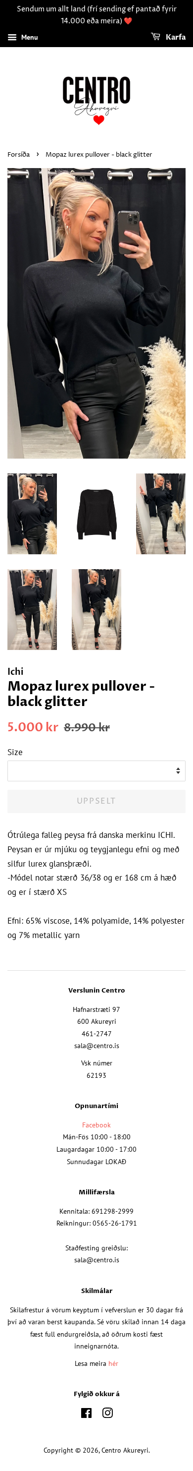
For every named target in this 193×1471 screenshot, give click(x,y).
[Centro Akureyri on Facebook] (86, 1414)
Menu (28, 37)
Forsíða (18, 155)
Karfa (175, 37)
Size (15, 752)
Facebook (96, 1124)
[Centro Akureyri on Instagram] (107, 1414)
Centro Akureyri (124, 1450)
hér (113, 1363)
